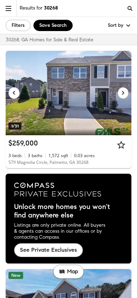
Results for (39, 8)
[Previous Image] (14, 93)
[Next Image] (123, 93)
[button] (8, 8)
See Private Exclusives (48, 249)
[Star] (121, 144)
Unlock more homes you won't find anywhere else (62, 211)
